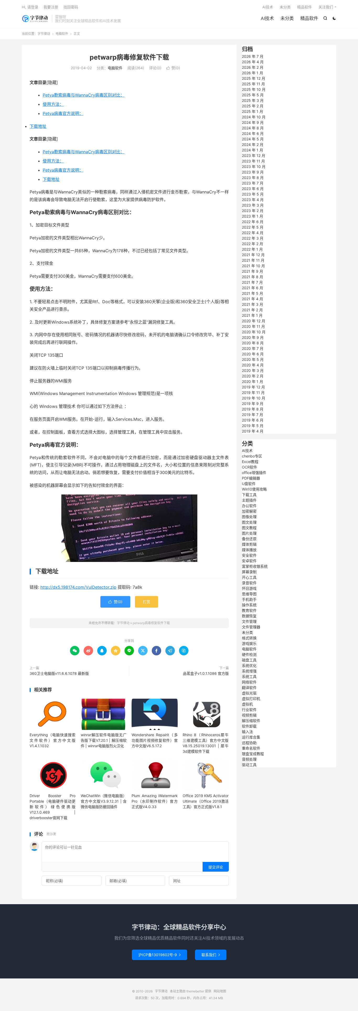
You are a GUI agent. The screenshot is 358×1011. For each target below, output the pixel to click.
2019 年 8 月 (252, 409)
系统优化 (249, 665)
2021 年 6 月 (252, 288)
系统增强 (249, 671)
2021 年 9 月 (252, 271)
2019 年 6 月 (252, 420)
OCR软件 (249, 467)
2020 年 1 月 (252, 381)
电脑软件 (62, 34)
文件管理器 (251, 627)
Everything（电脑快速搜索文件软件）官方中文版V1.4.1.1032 (52, 740)
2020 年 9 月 (253, 337)
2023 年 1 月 (252, 216)
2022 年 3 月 (252, 238)
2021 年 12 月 (253, 254)
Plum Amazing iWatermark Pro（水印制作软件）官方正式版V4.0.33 (154, 801)
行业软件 (249, 709)
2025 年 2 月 (252, 106)
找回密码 (70, 7)
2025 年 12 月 (253, 78)
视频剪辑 (249, 715)
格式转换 (249, 638)
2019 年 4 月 (252, 431)
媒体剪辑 (249, 544)
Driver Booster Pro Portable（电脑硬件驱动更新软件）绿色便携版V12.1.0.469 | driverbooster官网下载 (52, 806)
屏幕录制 (249, 572)
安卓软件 (249, 561)
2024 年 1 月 (252, 150)
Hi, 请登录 (30, 7)
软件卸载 (249, 726)
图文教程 (249, 527)
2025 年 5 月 (253, 95)
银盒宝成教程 (253, 753)
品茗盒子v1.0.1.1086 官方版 (206, 673)
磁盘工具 (249, 660)
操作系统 (249, 605)
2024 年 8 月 (253, 128)
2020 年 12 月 (253, 321)
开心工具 (249, 577)
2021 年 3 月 (252, 304)
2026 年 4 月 (253, 62)
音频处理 (249, 759)
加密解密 (249, 511)
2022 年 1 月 (252, 249)
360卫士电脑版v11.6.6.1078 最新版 (59, 673)
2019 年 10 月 (253, 398)
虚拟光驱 (249, 693)
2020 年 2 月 (252, 376)
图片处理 (249, 533)
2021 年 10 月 (253, 266)
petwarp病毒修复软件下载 (129, 57)
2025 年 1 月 (252, 111)
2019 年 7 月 (252, 414)
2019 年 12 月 (253, 387)
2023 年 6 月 (253, 188)
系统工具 (249, 676)
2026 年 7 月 (252, 56)
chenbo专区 (252, 456)
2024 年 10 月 (253, 117)
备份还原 (249, 538)
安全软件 (249, 555)
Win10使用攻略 (254, 489)
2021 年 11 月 (253, 260)
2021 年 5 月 (252, 293)
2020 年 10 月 (253, 332)
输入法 (247, 731)
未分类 (287, 18)
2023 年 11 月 (253, 161)
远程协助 (249, 742)
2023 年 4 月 (253, 199)
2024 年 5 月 (253, 139)
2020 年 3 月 (253, 370)
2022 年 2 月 (252, 243)
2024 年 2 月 (252, 144)
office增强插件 (254, 472)
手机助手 (249, 599)
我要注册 (51, 7)
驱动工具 (249, 764)
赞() (173, 68)
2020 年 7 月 (252, 348)
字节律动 (35, 18)
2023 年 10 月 (253, 166)
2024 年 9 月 (253, 122)
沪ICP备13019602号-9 (159, 954)
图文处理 (249, 522)
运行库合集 (251, 737)
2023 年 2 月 (252, 210)
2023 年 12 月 (253, 155)
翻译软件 (249, 687)
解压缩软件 (251, 720)
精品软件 (309, 18)
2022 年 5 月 (252, 227)
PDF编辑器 (251, 478)
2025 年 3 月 (253, 100)
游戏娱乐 (249, 643)
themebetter (195, 991)
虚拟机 (247, 704)
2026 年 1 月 (252, 73)
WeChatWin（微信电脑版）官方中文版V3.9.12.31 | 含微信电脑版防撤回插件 (104, 801)
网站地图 (220, 991)
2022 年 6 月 (252, 221)
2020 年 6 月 (253, 354)
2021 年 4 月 (252, 299)
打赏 (146, 601)
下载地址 (38, 126)
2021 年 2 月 (252, 310)
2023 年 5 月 (253, 194)
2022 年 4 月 (252, 232)
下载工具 (249, 494)
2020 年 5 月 (253, 359)
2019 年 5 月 (252, 425)
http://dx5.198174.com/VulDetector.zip (78, 587)
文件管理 (249, 621)
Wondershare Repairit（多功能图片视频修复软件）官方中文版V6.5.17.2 (154, 740)
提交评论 (215, 867)
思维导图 (249, 594)
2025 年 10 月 (253, 89)
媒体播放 (249, 549)
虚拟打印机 (251, 698)
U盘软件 (249, 483)
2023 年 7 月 (252, 183)
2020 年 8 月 (253, 343)
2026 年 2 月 (252, 67)
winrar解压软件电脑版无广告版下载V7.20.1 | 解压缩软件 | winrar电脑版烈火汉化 (104, 740)
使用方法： (53, 104)
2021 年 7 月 (252, 282)
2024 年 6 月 (253, 133)
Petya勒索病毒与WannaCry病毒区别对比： (83, 95)
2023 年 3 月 (253, 205)
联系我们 (211, 954)
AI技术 (267, 18)
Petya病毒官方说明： (63, 113)
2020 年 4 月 (253, 365)
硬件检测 (249, 654)
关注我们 (325, 7)
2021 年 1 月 (252, 315)
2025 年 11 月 (253, 84)
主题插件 (249, 500)
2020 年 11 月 (253, 326)
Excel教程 (250, 461)
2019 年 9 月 (252, 403)
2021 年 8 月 (252, 277)
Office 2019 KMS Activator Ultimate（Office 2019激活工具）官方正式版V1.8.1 (206, 801)
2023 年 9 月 (253, 172)
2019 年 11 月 (253, 392)
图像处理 (249, 516)
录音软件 (249, 583)
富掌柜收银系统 (255, 566)
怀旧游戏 (249, 588)
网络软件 (249, 682)
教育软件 (249, 610)
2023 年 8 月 (253, 177)
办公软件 (249, 505)
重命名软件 (251, 748)
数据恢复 (249, 616)
